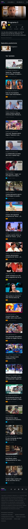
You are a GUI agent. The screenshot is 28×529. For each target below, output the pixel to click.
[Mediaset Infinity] (3, 2)
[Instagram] (22, 489)
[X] (26, 489)
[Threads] (18, 489)
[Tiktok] (15, 489)
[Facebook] (11, 489)
